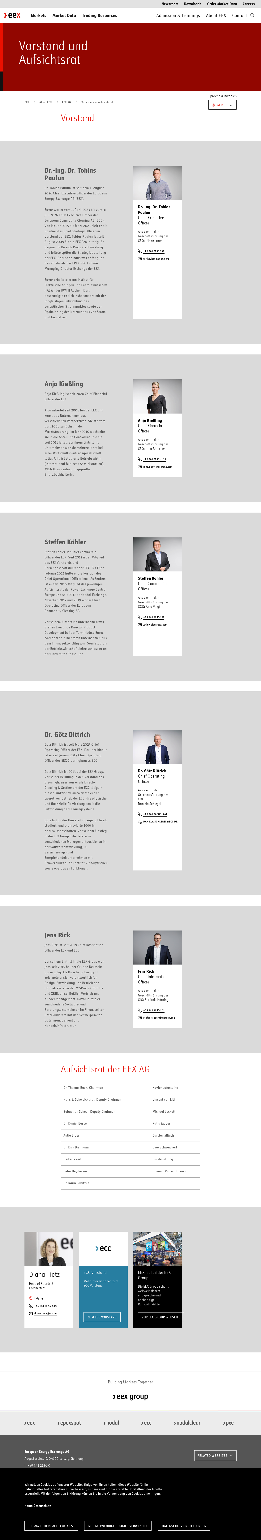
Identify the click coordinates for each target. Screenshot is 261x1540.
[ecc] (146, 1423)
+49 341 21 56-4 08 (46, 1306)
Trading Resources (99, 15)
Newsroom (170, 3)
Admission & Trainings (178, 15)
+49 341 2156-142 (154, 251)
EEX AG (66, 102)
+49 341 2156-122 (153, 617)
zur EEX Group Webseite (161, 1317)
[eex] (30, 1423)
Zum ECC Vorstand (102, 1317)
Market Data (64, 15)
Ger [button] (220, 104)
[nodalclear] (187, 1423)
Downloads (192, 3)
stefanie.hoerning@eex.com (159, 1017)
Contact (239, 15)
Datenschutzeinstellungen (184, 1526)
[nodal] (111, 1423)
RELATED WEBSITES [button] (212, 1455)
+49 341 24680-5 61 (155, 814)
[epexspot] (69, 1423)
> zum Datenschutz (37, 1505)
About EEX (216, 15)
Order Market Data (222, 3)
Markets (38, 15)
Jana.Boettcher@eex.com (158, 466)
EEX (26, 102)
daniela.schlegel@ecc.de (160, 821)
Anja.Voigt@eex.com (155, 624)
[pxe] (228, 1423)
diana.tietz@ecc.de (45, 1313)
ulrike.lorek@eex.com (156, 258)
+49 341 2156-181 (154, 1010)
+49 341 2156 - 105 (154, 459)
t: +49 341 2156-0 (37, 1465)
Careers (249, 3)
